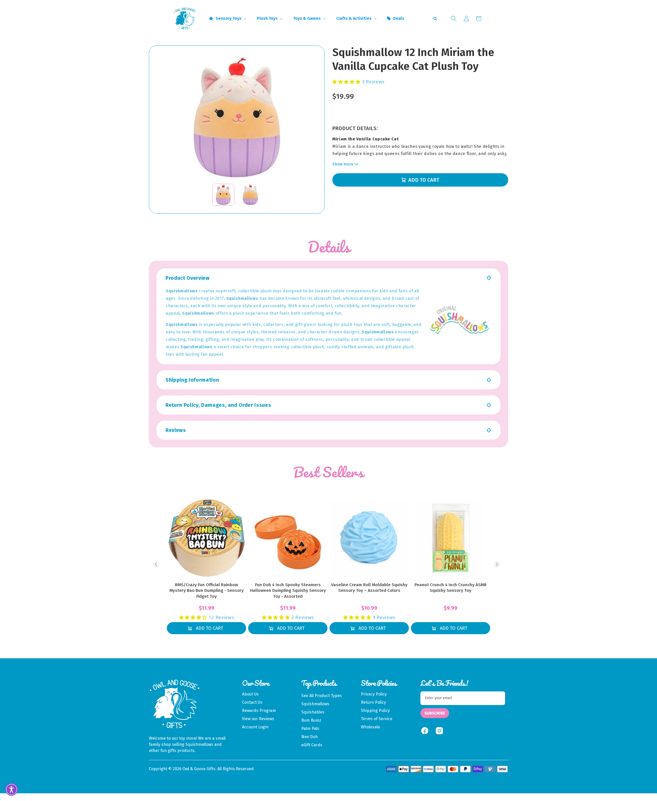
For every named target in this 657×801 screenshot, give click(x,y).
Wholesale (370, 727)
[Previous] (156, 564)
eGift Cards (311, 744)
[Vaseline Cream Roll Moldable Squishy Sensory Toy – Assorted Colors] (369, 538)
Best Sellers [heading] (328, 472)
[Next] (497, 564)
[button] (454, 18)
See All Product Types (321, 695)
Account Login (255, 727)
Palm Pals (310, 728)
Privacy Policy (374, 694)
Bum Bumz (311, 720)
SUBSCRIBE (434, 713)
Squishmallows (315, 703)
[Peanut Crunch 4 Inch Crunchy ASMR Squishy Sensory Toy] (450, 538)
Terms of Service (376, 718)
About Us (250, 694)
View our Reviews (258, 718)
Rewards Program (259, 710)
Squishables (312, 712)
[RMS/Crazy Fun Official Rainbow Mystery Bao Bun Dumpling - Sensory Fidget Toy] (206, 538)
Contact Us (252, 702)
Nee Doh (309, 736)
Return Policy (373, 702)
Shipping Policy (375, 710)
